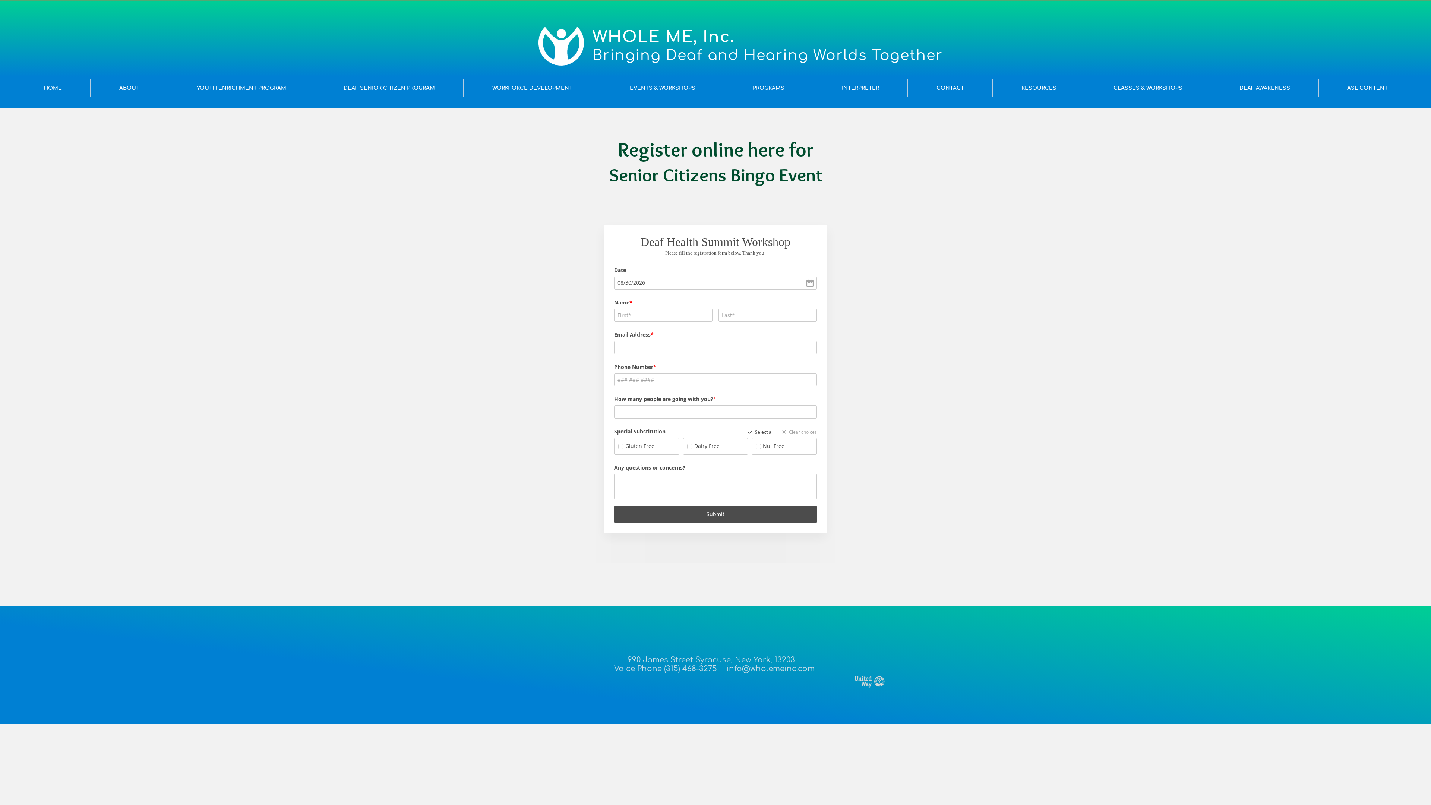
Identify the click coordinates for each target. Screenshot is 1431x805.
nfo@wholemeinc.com (772, 668)
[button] (129, 88)
